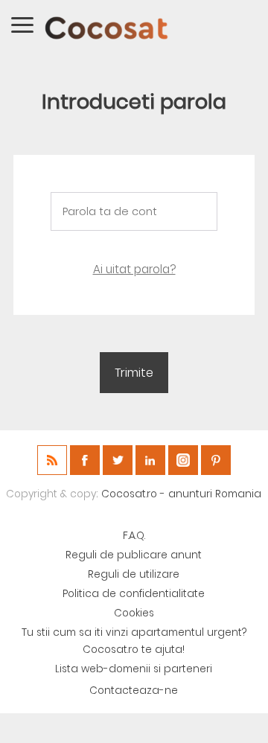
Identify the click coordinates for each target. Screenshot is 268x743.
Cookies (134, 613)
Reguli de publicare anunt (134, 555)
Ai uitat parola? (134, 269)
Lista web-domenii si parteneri (133, 669)
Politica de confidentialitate (134, 594)
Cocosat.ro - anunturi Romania (181, 494)
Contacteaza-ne (133, 690)
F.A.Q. (134, 536)
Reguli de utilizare (133, 574)
